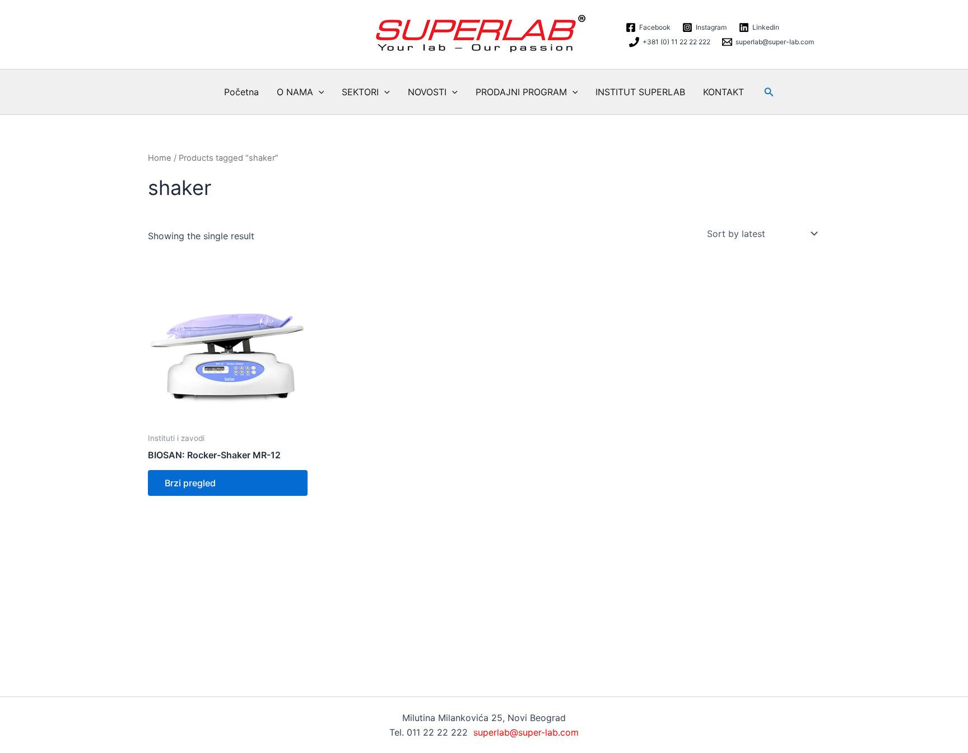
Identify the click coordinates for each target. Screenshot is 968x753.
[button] (318, 91)
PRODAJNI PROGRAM (521, 91)
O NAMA (295, 91)
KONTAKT (723, 91)
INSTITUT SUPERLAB (640, 91)
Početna (241, 91)
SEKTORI (360, 91)
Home (159, 158)
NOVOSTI (427, 91)
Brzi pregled (190, 483)
